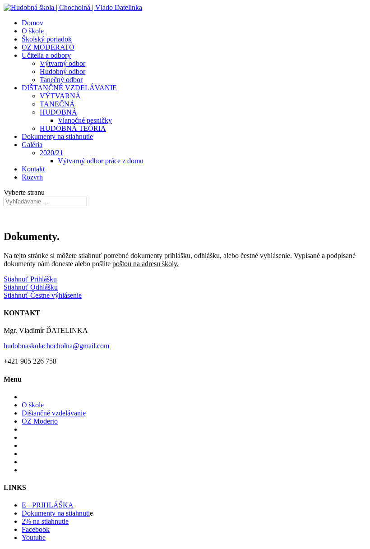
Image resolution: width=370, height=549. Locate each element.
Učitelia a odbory (46, 55)
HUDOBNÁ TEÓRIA (73, 128)
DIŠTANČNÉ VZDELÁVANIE (69, 88)
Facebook (36, 529)
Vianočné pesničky (85, 120)
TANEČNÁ (57, 104)
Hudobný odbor (62, 71)
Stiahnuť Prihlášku (30, 279)
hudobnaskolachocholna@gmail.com (56, 346)
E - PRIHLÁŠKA (48, 505)
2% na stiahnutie (45, 521)
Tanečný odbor (61, 79)
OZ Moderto (40, 421)
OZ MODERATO (48, 47)
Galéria (32, 144)
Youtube (34, 537)
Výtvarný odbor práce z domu (100, 161)
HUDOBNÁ (58, 112)
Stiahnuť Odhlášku (31, 287)
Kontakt (33, 169)
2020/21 (51, 153)
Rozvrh (32, 177)
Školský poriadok (47, 39)
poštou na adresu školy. (145, 264)
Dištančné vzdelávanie (54, 413)
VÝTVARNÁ (60, 96)
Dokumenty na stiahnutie (57, 136)
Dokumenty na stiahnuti (56, 513)
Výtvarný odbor (62, 63)
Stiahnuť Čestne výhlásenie (43, 295)
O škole (33, 31)
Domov (32, 23)
